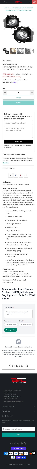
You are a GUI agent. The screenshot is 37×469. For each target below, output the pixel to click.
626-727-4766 (12, 394)
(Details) (5, 163)
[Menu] (1, 2)
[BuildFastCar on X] (25, 444)
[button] (33, 453)
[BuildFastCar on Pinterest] (21, 444)
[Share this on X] (10, 175)
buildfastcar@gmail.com (14, 396)
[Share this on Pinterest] (21, 175)
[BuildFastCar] (18, 2)
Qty (4, 88)
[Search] (30, 2)
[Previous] (4, 29)
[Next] (32, 29)
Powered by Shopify (24, 464)
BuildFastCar (14, 464)
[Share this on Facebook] (16, 175)
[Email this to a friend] (26, 175)
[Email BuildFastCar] (11, 444)
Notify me (18, 142)
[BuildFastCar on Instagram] (18, 444)
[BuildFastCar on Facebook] (15, 444)
